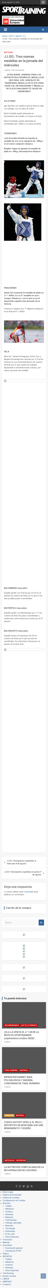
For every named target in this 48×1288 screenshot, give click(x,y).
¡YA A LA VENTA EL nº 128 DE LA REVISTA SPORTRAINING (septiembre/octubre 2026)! (21, 1035)
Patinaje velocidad (13, 1223)
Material (24, 1070)
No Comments (18, 70)
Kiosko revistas (9, 1276)
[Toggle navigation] (5, 30)
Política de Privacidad (12, 1195)
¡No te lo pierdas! (29, 1025)
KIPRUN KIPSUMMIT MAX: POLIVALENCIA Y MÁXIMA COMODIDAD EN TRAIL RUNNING (22, 1080)
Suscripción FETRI (13, 1251)
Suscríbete (7, 1245)
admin (8, 70)
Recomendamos (12, 1025)
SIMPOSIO (7, 1281)
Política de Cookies (11, 1197)
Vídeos (6, 1253)
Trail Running (11, 1070)
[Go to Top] (43, 1276)
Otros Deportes (12, 1237)
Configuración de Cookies (14, 1200)
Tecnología (10, 1228)
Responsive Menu (43, 2)
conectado (29, 892)
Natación (9, 1217)
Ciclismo (9, 1211)
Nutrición (20, 1160)
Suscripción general (14, 1248)
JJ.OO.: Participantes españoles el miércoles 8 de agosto (21, 862)
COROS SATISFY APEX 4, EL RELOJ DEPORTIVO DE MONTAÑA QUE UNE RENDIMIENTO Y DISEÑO (23, 1125)
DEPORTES (7, 1256)
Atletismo (9, 1209)
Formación (7, 1239)
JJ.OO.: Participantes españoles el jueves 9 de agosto (22, 873)
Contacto (7, 1284)
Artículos (9, 1160)
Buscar (41, 923)
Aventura (9, 1115)
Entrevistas (10, 1231)
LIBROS (6, 1279)
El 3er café (10, 1234)
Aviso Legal (8, 1192)
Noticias (8, 52)
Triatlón (8, 1206)
